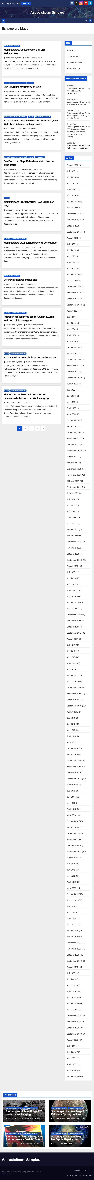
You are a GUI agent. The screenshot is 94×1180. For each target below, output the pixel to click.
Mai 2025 (71, 256)
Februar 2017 (72, 675)
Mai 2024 (71, 329)
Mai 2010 (71, 912)
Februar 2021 (72, 529)
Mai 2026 (71, 183)
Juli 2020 (71, 572)
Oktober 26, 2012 (13, 210)
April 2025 (71, 262)
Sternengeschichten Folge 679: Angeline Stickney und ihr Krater (78, 115)
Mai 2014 (71, 803)
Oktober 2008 (73, 1028)
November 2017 (74, 621)
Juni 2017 (71, 651)
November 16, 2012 (14, 129)
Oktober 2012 (73, 845)
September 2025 (74, 232)
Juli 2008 (71, 1046)
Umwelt (30, 83)
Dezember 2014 (74, 760)
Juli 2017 (71, 645)
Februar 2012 (72, 894)
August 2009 (72, 967)
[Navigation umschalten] (45, 21)
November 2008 (74, 1022)
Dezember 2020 (74, 542)
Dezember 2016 (74, 687)
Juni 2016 (71, 724)
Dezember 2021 (74, 469)
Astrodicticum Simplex (47, 12)
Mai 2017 (71, 657)
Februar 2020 (73, 602)
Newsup (35, 1172)
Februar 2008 (73, 1076)
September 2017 (74, 633)
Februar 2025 (73, 274)
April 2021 (71, 517)
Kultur (6, 83)
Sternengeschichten (30, 1108)
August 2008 (72, 1040)
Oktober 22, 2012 (13, 247)
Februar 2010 (72, 930)
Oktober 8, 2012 (13, 284)
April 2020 (71, 590)
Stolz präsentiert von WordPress (13, 1172)
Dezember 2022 (74, 432)
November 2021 (74, 475)
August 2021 (72, 493)
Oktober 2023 (73, 371)
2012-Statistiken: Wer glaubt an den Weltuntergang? (31, 357)
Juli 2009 (71, 973)
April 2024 (71, 335)
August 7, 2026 (14, 1143)
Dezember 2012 (74, 833)
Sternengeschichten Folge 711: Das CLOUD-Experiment (78, 90)
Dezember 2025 (74, 214)
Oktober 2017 (73, 627)
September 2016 (74, 706)
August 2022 (72, 457)
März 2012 (71, 888)
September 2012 (74, 851)
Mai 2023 (71, 402)
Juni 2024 (71, 323)
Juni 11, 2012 (11, 402)
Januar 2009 (72, 1009)
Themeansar (6, 1174)
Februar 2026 (73, 201)
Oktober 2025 (73, 226)
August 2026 (72, 165)
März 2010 (71, 924)
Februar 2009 (73, 1003)
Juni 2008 (71, 1052)
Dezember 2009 (74, 943)
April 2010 (71, 918)
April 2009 (71, 991)
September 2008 (74, 1034)
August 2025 (72, 238)
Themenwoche (40, 157)
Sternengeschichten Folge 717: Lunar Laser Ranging (24, 1113)
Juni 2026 (71, 177)
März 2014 (71, 815)
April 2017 (71, 663)
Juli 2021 (71, 499)
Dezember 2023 (74, 359)
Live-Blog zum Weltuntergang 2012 (22, 87)
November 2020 (74, 548)
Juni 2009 (71, 979)
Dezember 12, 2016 (13, 58)
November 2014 (74, 766)
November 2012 (74, 839)
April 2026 (71, 189)
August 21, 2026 (14, 1118)
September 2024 (74, 305)
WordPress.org (73, 68)
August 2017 (72, 639)
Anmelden (71, 50)
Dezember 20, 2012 (14, 91)
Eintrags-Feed (73, 56)
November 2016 (74, 693)
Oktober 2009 (73, 955)
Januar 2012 (72, 900)
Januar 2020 (72, 608)
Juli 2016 (71, 718)
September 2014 (74, 779)
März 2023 (72, 414)
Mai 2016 (71, 730)
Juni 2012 (71, 870)
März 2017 (71, 669)
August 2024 (72, 311)
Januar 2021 (72, 536)
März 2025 (72, 268)
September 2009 (74, 961)
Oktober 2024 (73, 299)
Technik (30, 157)
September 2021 (74, 487)
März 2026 (72, 195)
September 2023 (74, 378)
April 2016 (71, 736)
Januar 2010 (72, 936)
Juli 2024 (71, 317)
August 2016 (72, 712)
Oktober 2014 (73, 772)
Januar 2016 (72, 754)
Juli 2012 (71, 864)
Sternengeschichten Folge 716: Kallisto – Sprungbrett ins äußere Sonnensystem (69, 1114)
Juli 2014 (71, 791)
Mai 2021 (71, 511)
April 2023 (71, 408)
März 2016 (71, 742)
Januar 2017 (72, 681)
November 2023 (74, 365)
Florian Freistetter (33, 58)
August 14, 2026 (59, 1118)
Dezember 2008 (74, 1015)
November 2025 (74, 220)
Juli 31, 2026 (58, 1143)
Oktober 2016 (73, 700)
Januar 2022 (72, 463)
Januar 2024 (72, 353)
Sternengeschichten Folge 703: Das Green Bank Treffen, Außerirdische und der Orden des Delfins (78, 132)
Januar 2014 (72, 827)
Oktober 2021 (73, 481)
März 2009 (72, 997)
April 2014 (71, 809)
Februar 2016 (72, 748)
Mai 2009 (71, 985)
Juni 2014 (71, 797)
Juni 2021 (71, 505)
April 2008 (71, 1064)
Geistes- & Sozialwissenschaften (15, 116)
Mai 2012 (71, 876)
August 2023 (72, 384)
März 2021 (71, 523)
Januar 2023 (72, 426)
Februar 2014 (72, 821)
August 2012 (72, 858)
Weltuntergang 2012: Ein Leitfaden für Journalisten (30, 242)
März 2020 (72, 596)
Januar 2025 (72, 280)
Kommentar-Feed (74, 62)
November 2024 (74, 293)
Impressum (88, 1170)
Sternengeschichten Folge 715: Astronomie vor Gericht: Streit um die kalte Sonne (24, 1139)
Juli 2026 (71, 171)
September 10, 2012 (14, 362)
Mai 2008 (71, 1058)
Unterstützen (77, 1170)
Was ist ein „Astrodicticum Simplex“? (79, 1175)
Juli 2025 (71, 244)
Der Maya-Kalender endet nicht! (20, 279)
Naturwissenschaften (11, 45)
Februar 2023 (73, 420)
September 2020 (74, 560)
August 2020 (72, 566)
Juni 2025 (71, 250)
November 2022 (74, 438)
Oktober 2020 (73, 554)
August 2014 (72, 785)
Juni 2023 (71, 396)
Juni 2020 (71, 578)
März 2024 (72, 341)
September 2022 (74, 450)
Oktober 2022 (73, 444)
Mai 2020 (71, 584)
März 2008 (72, 1070)
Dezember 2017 (74, 614)
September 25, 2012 (14, 325)
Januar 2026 (72, 207)
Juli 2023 (71, 390)
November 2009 (74, 949)
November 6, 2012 (13, 169)
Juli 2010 (71, 906)
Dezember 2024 (74, 286)
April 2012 (71, 882)
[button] (86, 21)
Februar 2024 (73, 347)
